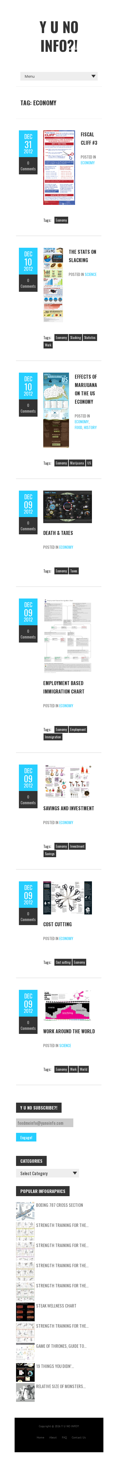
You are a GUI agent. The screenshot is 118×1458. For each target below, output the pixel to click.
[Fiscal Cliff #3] (59, 133)
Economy (88, 162)
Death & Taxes (58, 532)
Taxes (73, 571)
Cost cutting (63, 962)
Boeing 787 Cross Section (59, 1205)
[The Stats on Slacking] (53, 250)
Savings (50, 853)
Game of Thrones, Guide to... (61, 1346)
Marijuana (77, 463)
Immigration (53, 737)
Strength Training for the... (62, 1225)
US (89, 463)
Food (78, 427)
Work (48, 345)
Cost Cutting (57, 924)
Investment (77, 846)
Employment (78, 729)
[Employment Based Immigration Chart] (67, 601)
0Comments (28, 165)
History (90, 427)
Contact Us (79, 1437)
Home (40, 1437)
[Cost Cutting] (67, 884)
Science (91, 274)
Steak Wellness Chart (56, 1305)
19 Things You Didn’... (55, 1366)
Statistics (90, 337)
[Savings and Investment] (67, 767)
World (83, 1069)
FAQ (64, 1437)
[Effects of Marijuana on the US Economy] (56, 375)
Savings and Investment (68, 808)
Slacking (75, 337)
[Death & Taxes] (67, 493)
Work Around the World (69, 1031)
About (53, 1437)
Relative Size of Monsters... (61, 1386)
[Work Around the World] (67, 992)
